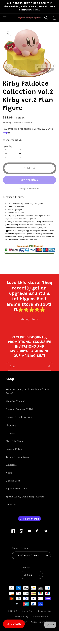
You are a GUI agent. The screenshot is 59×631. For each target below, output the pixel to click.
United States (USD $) (28, 555)
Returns (10, 433)
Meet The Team (15, 441)
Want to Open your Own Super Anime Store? (27, 391)
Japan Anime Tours (17, 488)
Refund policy (44, 611)
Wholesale (12, 464)
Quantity (7, 146)
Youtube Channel (15, 401)
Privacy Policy (14, 449)
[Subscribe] (49, 366)
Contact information (40, 622)
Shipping (7, 122)
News (9, 472)
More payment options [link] (29, 188)
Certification (13, 480)
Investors (11, 504)
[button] (5, 18)
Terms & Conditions (17, 456)
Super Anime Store (25, 611)
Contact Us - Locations (19, 417)
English (28, 574)
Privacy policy (21, 616)
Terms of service (40, 616)
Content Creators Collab (20, 409)
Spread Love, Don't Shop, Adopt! (25, 496)
